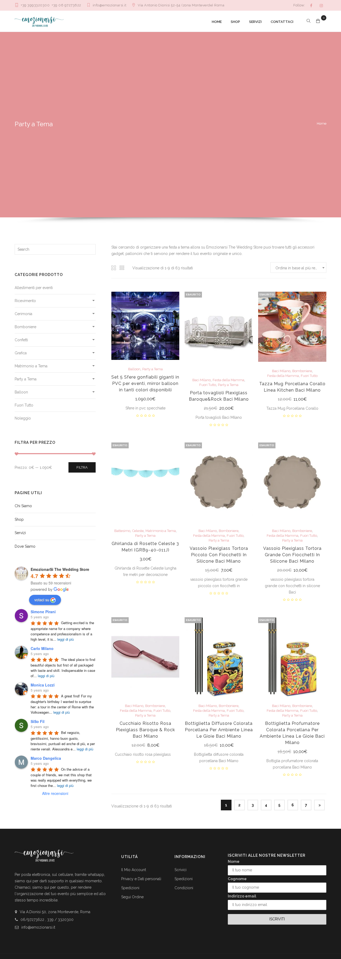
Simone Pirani (43, 611)
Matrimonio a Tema (31, 366)
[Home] (39, 21)
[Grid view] (113, 268)
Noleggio (23, 418)
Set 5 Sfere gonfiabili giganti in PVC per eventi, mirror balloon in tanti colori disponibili (145, 383)
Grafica (21, 353)
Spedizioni (130, 888)
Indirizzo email (242, 896)
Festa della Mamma (228, 380)
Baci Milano (201, 380)
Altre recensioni (55, 793)
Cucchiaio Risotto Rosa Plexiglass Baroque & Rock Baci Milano (145, 730)
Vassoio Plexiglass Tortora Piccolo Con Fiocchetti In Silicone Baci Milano (219, 555)
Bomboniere (25, 327)
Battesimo (122, 531)
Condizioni (183, 888)
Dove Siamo (25, 546)
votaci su (41, 599)
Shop (19, 519)
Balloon (21, 392)
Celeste (138, 531)
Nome (233, 861)
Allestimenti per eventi (34, 288)
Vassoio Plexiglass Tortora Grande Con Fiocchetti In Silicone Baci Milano (292, 555)
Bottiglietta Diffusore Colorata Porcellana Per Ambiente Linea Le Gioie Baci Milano (219, 730)
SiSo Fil (37, 721)
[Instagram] (321, 5)
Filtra (82, 467)
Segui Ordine (132, 897)
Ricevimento (25, 301)
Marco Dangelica (46, 758)
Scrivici (180, 870)
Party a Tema (25, 379)
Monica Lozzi (43, 685)
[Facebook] (311, 5)
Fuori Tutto (24, 405)
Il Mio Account (133, 870)
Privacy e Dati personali (141, 879)
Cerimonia (23, 314)
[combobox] (298, 267)
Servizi (20, 533)
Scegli (145, 399)
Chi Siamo (23, 506)
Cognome (237, 879)
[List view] (122, 268)
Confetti (21, 340)
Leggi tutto (218, 409)
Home (321, 123)
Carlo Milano (42, 648)
